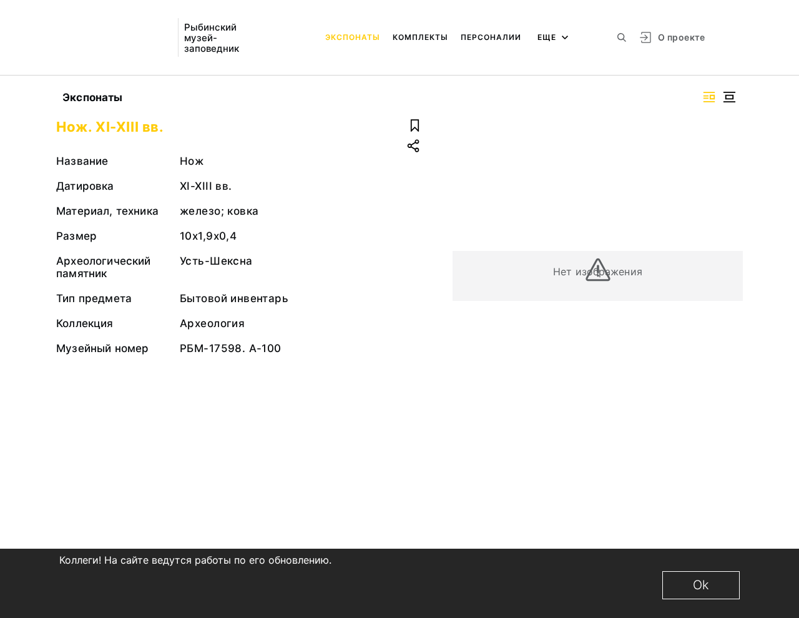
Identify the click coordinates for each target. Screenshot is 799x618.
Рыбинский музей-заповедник (211, 38)
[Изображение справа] (709, 97)
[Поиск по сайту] (622, 37)
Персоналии (491, 37)
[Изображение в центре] (729, 97)
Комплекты (420, 37)
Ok (701, 584)
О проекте (681, 37)
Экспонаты (352, 37)
